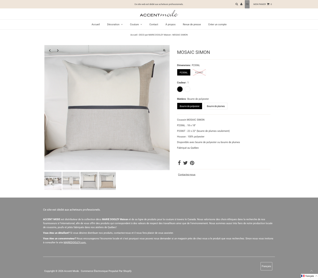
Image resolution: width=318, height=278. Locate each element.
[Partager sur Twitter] (185, 163)
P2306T (199, 72)
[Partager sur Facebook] (179, 163)
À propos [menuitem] (170, 24)
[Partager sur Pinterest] (192, 163)
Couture (134, 24)
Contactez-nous (186, 174)
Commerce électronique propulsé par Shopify (106, 271)
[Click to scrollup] (311, 271)
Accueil (133, 35)
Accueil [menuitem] (96, 24)
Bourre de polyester (190, 106)
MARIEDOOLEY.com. (75, 242)
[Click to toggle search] (237, 4)
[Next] (57, 50)
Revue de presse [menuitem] (192, 24)
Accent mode (71, 271)
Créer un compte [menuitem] (217, 24)
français (266, 266)
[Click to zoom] (164, 50)
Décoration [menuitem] (113, 24)
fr (247, 4)
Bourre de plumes (216, 106)
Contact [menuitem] (153, 24)
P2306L (184, 72)
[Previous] (49, 50)
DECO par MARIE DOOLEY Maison (155, 35)
